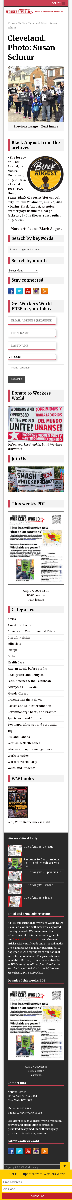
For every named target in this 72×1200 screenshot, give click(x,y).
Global (12, 656)
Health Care (16, 662)
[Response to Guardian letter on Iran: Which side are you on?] (15, 866)
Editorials (14, 644)
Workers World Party (22, 762)
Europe (13, 650)
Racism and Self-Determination (29, 706)
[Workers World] (36, 12)
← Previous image (24, 126)
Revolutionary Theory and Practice (32, 712)
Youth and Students (21, 768)
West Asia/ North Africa (24, 743)
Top (10, 731)
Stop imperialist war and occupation (33, 724)
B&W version (36, 595)
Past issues (36, 599)
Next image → (51, 126)
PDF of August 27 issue (38, 846)
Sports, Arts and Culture (25, 718)
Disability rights (19, 637)
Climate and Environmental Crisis (31, 631)
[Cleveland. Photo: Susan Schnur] (36, 119)
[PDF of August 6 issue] (15, 904)
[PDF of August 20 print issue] (15, 879)
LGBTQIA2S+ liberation (24, 687)
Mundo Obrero (18, 693)
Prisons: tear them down (25, 699)
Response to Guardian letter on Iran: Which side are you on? (42, 863)
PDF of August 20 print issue (42, 872)
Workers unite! (18, 755)
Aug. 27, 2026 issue (36, 591)
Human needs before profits (27, 668)
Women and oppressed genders (30, 749)
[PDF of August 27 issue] (15, 853)
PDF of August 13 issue (38, 885)
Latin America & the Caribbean (29, 681)
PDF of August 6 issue (38, 897)
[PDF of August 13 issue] (15, 892)
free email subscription (27, 939)
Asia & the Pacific (20, 625)
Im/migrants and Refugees (26, 675)
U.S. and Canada (19, 737)
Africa (12, 619)
